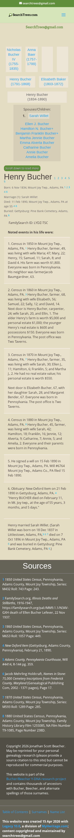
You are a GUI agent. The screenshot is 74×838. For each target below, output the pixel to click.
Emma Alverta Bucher (37, 143)
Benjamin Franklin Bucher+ (37, 133)
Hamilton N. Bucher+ (37, 129)
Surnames (39, 812)
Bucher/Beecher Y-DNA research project (36, 779)
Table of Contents (15, 812)
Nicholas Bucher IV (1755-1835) (14, 59)
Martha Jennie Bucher (37, 138)
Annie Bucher (37, 152)
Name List (57, 812)
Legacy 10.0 (11, 826)
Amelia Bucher (37, 157)
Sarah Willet (38, 116)
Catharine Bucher (37, 147)
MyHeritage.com (55, 826)
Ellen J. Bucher (37, 124)
